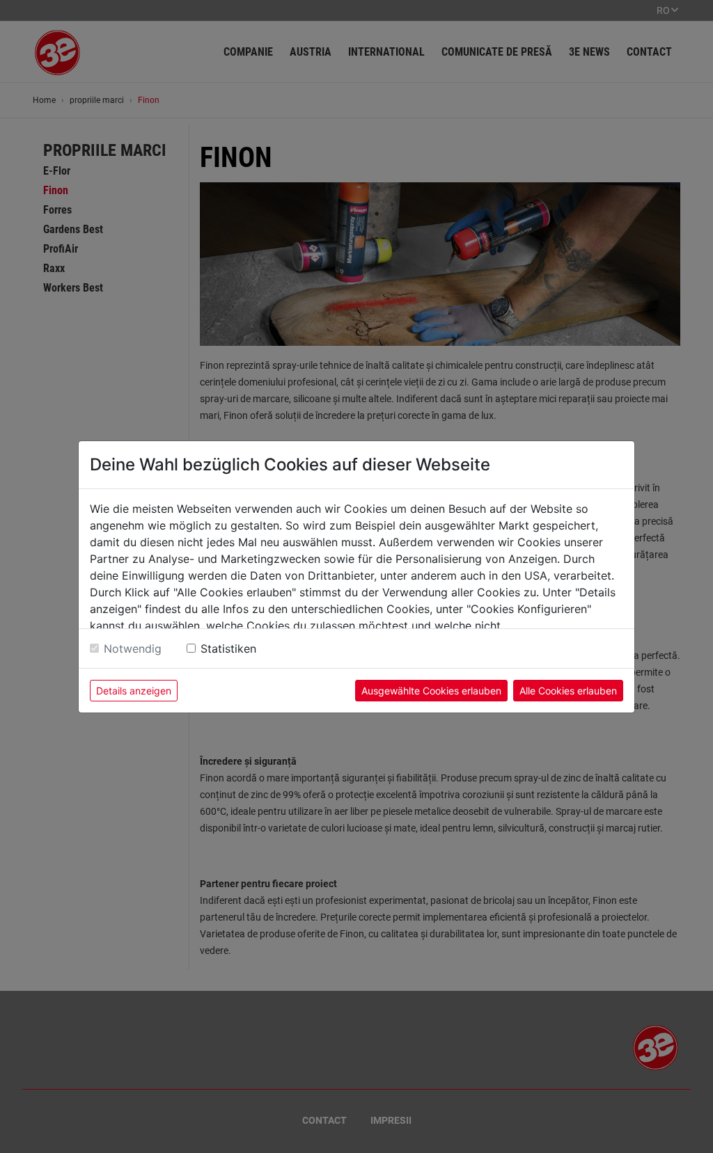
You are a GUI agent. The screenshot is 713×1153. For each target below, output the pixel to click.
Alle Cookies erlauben (568, 691)
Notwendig (133, 648)
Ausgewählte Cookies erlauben (431, 691)
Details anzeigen (133, 691)
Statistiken (228, 648)
